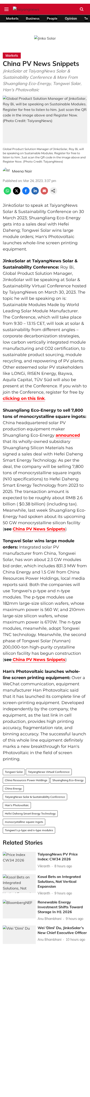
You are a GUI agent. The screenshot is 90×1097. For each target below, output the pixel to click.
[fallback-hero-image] (19, 861)
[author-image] (6, 171)
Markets (12, 18)
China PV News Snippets (39, 529)
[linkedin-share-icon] (35, 193)
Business (32, 18)
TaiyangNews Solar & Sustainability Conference (35, 797)
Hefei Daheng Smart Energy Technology (30, 813)
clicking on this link (24, 398)
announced (68, 435)
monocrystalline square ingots (24, 822)
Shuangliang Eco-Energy (68, 780)
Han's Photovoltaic (17, 805)
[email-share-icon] (44, 193)
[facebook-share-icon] (26, 193)
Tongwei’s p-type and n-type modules (29, 830)
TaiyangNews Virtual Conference (49, 772)
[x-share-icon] (16, 193)
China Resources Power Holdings (26, 780)
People (52, 18)
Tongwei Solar (14, 772)
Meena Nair (22, 171)
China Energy (13, 788)
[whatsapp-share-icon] (7, 193)
